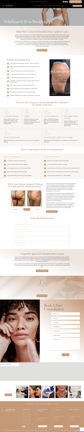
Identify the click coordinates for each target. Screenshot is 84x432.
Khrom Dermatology (57, 409)
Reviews (53, 5)
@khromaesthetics (8, 391)
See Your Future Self (75, 1)
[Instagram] (65, 1)
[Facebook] (63, 1)
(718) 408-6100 (42, 290)
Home (35, 5)
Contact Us (58, 5)
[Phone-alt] (67, 1)
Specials (50, 5)
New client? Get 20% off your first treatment (38, 1)
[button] (8, 200)
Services (44, 5)
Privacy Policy (74, 350)
